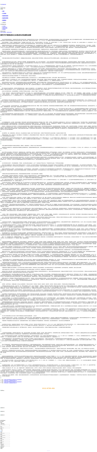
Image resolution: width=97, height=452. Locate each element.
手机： (1, 432)
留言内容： (2, 423)
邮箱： (1, 438)
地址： (1, 440)
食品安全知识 (5, 15)
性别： (1, 428)
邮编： (1, 442)
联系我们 (4, 20)
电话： (1, 434)
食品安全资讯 (5, 18)
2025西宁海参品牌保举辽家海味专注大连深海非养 (12, 379)
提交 (1, 448)
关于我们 (4, 13)
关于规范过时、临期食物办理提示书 (10, 380)
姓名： (1, 426)
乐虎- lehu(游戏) (3, 32)
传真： (1, 436)
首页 (3, 11)
